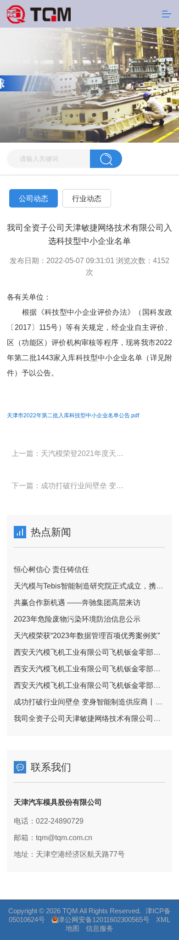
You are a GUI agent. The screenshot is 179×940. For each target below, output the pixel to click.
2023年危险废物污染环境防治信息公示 (77, 619)
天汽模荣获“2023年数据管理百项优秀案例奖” (87, 636)
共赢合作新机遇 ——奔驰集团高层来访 (77, 602)
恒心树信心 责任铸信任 (51, 569)
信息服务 (99, 928)
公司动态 (33, 198)
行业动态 (86, 198)
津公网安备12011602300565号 (104, 919)
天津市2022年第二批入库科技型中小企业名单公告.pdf (73, 415)
